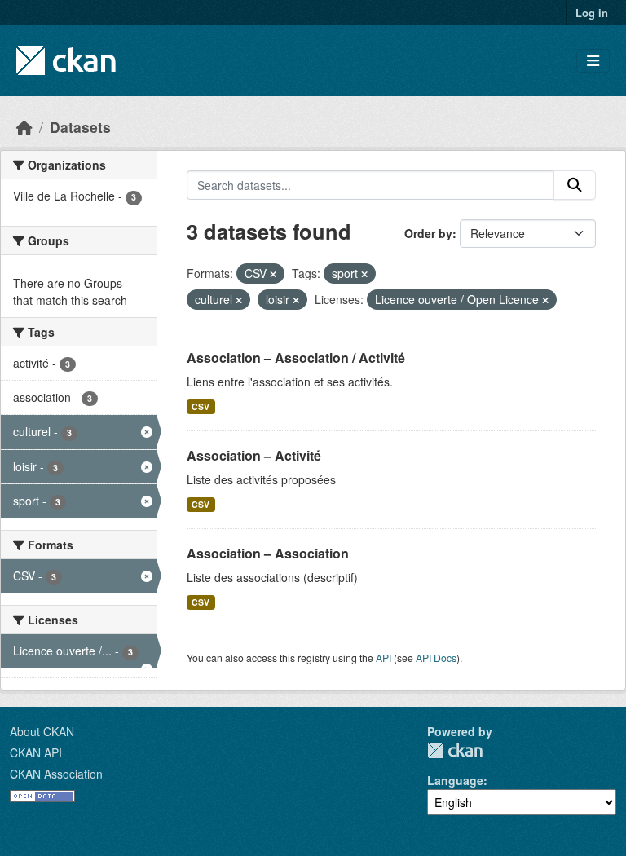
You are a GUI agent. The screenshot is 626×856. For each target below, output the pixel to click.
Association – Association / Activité (296, 357)
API (383, 657)
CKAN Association (56, 774)
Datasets (80, 127)
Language (455, 780)
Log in (591, 12)
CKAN (455, 750)
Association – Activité (254, 455)
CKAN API (36, 752)
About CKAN (42, 731)
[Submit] (574, 185)
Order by (428, 233)
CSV (200, 406)
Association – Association (268, 553)
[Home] (24, 127)
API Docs (436, 657)
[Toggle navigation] (593, 61)
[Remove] (273, 273)
